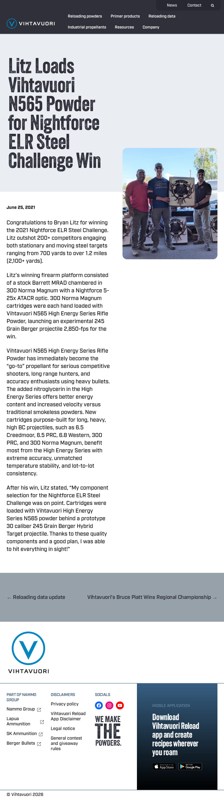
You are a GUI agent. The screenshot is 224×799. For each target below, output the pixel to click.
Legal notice (63, 728)
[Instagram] (109, 705)
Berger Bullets (21, 743)
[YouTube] (120, 705)
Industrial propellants (87, 27)
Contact (194, 5)
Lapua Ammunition (18, 721)
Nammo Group (21, 709)
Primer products (125, 16)
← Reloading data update (36, 597)
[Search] (212, 5)
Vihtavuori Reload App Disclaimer (68, 716)
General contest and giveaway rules (66, 743)
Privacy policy (65, 704)
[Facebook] (99, 705)
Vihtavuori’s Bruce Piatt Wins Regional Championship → (152, 597)
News (172, 5)
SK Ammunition (22, 733)
